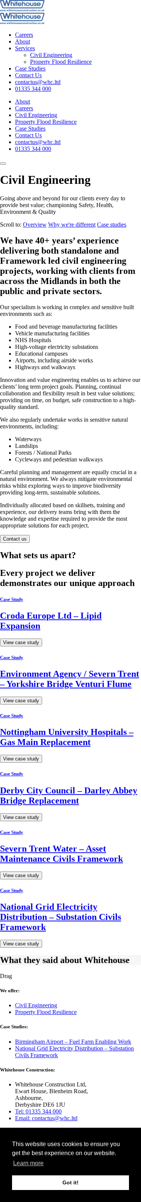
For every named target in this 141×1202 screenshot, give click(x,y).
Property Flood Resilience (61, 62)
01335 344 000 (33, 89)
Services (25, 48)
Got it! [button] (70, 1182)
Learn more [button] (28, 1163)
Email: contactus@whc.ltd (46, 1118)
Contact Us (28, 75)
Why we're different (72, 224)
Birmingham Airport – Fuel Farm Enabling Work (73, 1041)
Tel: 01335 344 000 (38, 1111)
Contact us (15, 539)
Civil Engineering (51, 55)
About (22, 41)
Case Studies (30, 68)
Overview (35, 224)
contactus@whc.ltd (38, 82)
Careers (24, 35)
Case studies (111, 224)
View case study (21, 642)
